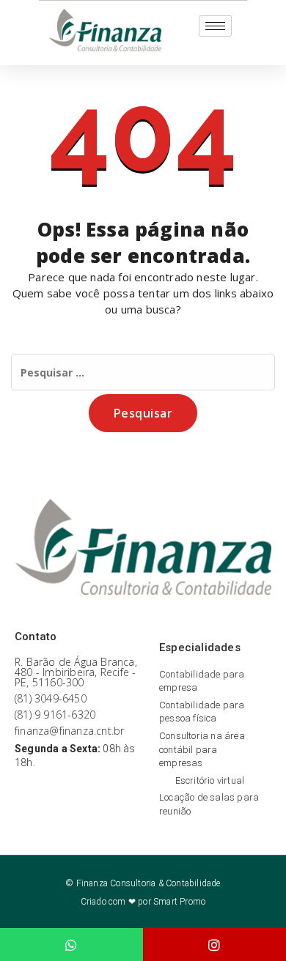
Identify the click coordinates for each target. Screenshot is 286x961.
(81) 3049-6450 (51, 698)
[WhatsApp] (71, 944)
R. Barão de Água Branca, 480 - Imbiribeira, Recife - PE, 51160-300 (76, 672)
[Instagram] (214, 944)
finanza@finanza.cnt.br (69, 731)
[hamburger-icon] (215, 26)
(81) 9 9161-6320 (55, 714)
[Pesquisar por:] (143, 372)
